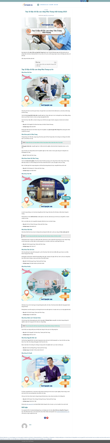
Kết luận (38, 65)
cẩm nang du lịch (30, 404)
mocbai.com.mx (92, 437)
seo (53, 15)
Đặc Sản (56, 4)
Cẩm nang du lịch (44, 4)
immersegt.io (21, 437)
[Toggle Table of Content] (54, 62)
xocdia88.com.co (42, 439)
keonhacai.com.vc (24, 439)
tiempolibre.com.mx (76, 437)
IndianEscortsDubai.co (29, 437)
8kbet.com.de (35, 439)
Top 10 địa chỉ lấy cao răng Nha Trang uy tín (46, 64)
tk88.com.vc (17, 439)
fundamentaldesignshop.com (62, 411)
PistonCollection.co (4, 437)
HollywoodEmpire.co (60, 437)
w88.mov (30, 439)
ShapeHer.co (53, 437)
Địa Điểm (51, 4)
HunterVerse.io (68, 437)
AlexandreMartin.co (38, 437)
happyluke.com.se (4, 439)
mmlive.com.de (99, 437)
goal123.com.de (85, 437)
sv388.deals (49, 439)
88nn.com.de (11, 439)
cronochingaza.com (13, 437)
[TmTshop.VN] (28, 4)
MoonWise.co (46, 437)
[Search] (38, 5)
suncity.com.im (106, 437)
